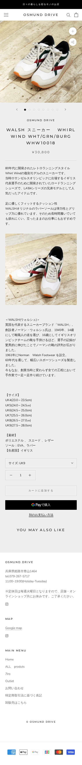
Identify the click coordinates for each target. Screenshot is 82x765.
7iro (7, 674)
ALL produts (15, 667)
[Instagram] (6, 603)
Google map (13, 628)
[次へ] (65, 109)
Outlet (9, 681)
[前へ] (16, 109)
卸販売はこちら (16, 703)
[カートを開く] (76, 15)
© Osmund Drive (41, 721)
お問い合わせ (14, 688)
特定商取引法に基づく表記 (23, 695)
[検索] (68, 15)
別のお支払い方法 (41, 515)
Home (9, 659)
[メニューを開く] (6, 15)
